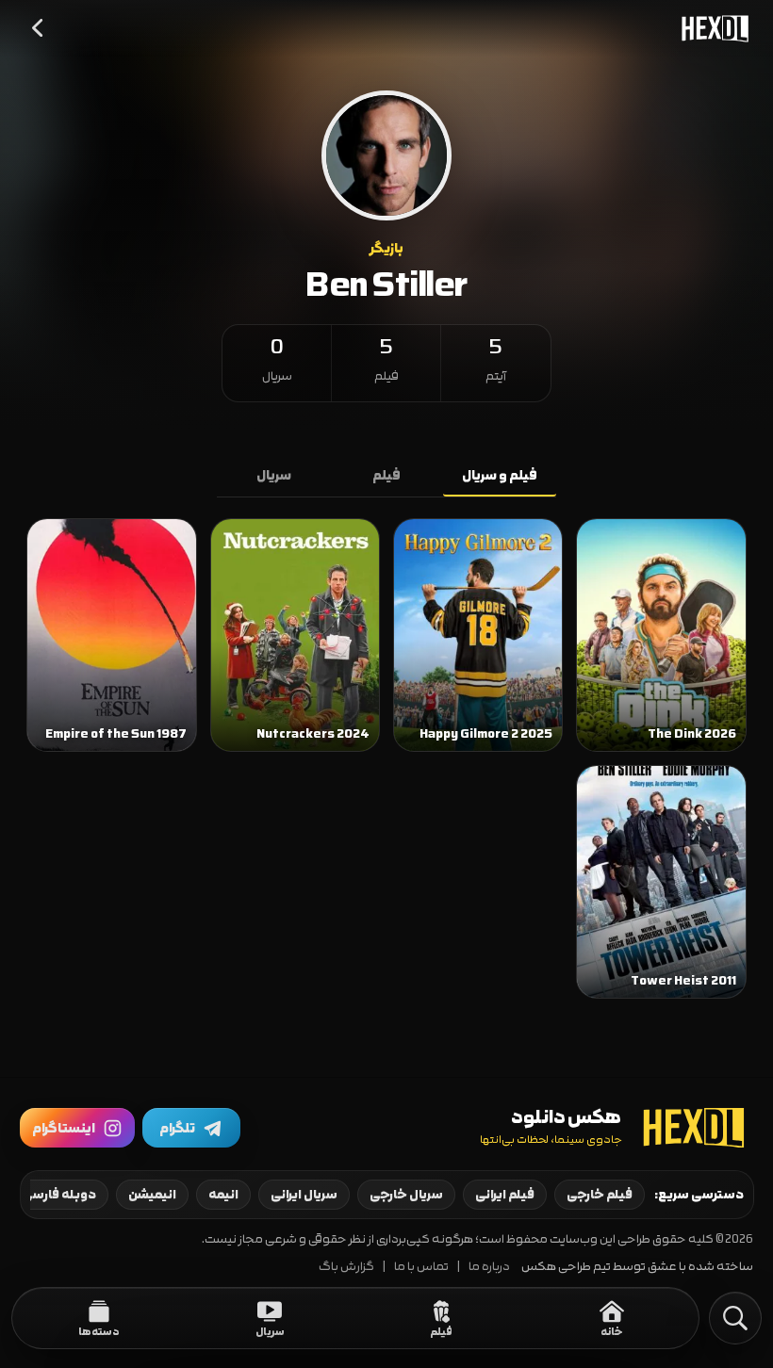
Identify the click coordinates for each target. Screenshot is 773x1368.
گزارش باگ (346, 1267)
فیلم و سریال (499, 476)
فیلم (386, 476)
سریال (273, 476)
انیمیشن (152, 1194)
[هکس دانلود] (710, 28)
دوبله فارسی (59, 1194)
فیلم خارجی (600, 1194)
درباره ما (489, 1267)
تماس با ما (421, 1267)
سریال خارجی (406, 1194)
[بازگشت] (39, 28)
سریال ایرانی (304, 1194)
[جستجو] (735, 1318)
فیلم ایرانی (505, 1194)
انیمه (223, 1194)
